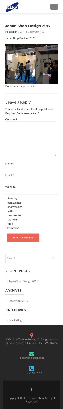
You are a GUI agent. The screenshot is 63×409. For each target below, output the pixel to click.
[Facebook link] (31, 389)
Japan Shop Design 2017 (23, 281)
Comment (11, 119)
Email (9, 175)
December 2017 (18, 300)
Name (9, 163)
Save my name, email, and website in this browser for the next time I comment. (15, 213)
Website (10, 186)
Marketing (15, 320)
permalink (29, 86)
